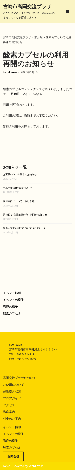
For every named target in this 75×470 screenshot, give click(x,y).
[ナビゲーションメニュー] (67, 11)
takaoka (12, 72)
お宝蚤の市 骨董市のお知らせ (20, 174)
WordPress (36, 466)
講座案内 (9, 412)
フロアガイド (12, 398)
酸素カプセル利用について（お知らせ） (24, 228)
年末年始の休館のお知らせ (17, 187)
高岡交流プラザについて (19, 377)
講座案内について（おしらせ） (20, 201)
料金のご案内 (12, 418)
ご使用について (13, 384)
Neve (6, 466)
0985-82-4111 (26, 354)
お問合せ (13, 456)
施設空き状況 (12, 391)
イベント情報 (12, 293)
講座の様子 (10, 306)
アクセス (9, 405)
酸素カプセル (12, 313)
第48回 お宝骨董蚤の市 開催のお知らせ (25, 214)
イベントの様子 (13, 299)
